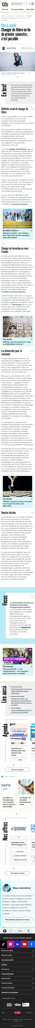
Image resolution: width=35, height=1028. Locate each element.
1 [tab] (17, 77)
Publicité (4, 1019)
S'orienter (11, 16)
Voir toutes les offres (17, 873)
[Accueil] (5, 4)
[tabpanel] (17, 64)
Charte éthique (15, 1019)
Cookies (20, 1025)
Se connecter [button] (29, 4)
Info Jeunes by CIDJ (7, 960)
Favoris (20, 931)
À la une (5, 9)
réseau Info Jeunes (19, 204)
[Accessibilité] (5, 931)
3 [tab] (19, 765)
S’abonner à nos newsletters (9, 992)
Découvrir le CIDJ (6, 955)
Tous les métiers (17, 9)
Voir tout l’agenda (17, 770)
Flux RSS (9, 1019)
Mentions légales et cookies (25, 1019)
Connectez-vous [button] (8, 998)
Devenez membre (6, 983)
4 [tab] (21, 765)
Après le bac (21, 16)
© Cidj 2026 (15, 1025)
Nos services (5, 969)
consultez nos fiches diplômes (13, 292)
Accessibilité (16, 1021)
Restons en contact (7, 950)
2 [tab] (16, 765)
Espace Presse (5, 978)
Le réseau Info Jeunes (8, 987)
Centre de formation (7, 974)
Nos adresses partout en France (17, 920)
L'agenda (4, 964)
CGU (21, 1021)
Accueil (3, 16)
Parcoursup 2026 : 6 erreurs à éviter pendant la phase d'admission (21, 691)
